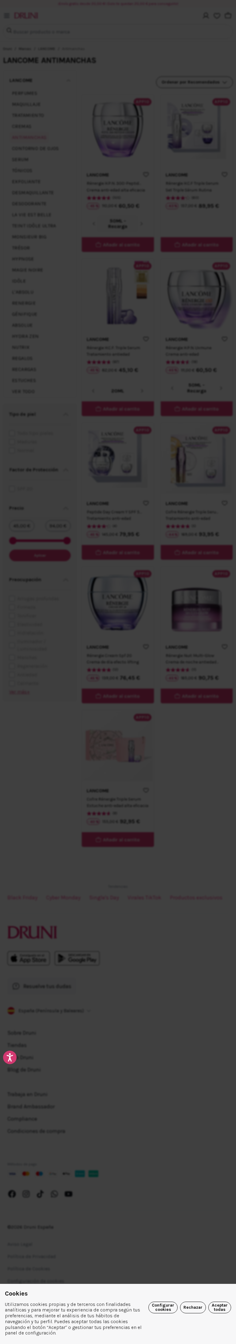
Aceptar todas (220, 1307)
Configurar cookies (163, 1307)
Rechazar (193, 1307)
